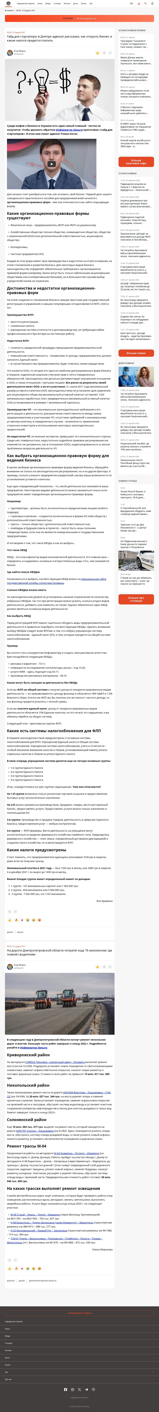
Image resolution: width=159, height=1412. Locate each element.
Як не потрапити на (86, 18)
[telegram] (86, 1389)
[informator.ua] (8, 3)
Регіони (67, 3)
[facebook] (65, 1389)
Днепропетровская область (43, 1281)
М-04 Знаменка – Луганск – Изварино (76, 1153)
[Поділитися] (104, 52)
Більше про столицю (136, 599)
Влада (48, 3)
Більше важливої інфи (136, 162)
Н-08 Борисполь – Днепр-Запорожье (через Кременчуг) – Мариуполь (52, 1222)
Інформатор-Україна (26, 3)
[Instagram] (72, 1389)
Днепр (10, 932)
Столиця (57, 3)
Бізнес (84, 3)
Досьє (75, 3)
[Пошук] (145, 3)
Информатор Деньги (69, 129)
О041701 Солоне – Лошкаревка (35, 1131)
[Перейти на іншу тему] (138, 3)
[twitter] (79, 1389)
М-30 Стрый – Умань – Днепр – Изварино (35, 1214)
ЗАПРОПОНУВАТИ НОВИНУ (79, 1313)
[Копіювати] (110, 52)
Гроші (40, 3)
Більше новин (136, 353)
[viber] (93, 1389)
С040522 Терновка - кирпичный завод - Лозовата (55, 1062)
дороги (11, 1281)
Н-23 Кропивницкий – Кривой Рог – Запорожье (39, 1230)
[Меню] (152, 3)
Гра (91, 3)
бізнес (20, 932)
